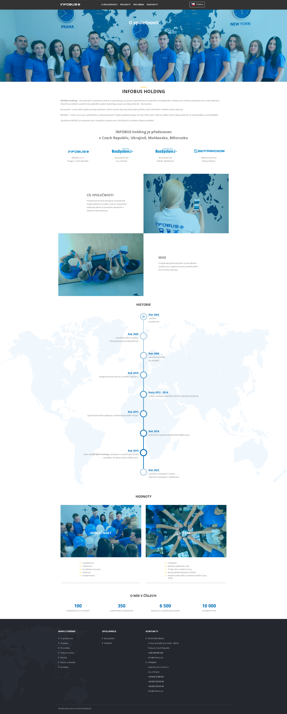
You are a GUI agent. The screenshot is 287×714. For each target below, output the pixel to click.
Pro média (138, 4)
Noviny (64, 657)
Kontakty (152, 4)
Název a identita (68, 662)
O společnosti (109, 4)
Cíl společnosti (100, 195)
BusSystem (109, 638)
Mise (162, 257)
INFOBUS (108, 643)
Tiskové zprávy (67, 652)
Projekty (125, 4)
